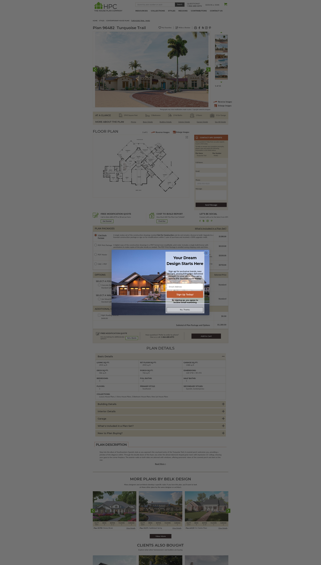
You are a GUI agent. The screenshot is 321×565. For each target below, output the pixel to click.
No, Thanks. (185, 310)
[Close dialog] (206, 253)
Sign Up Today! (185, 294)
